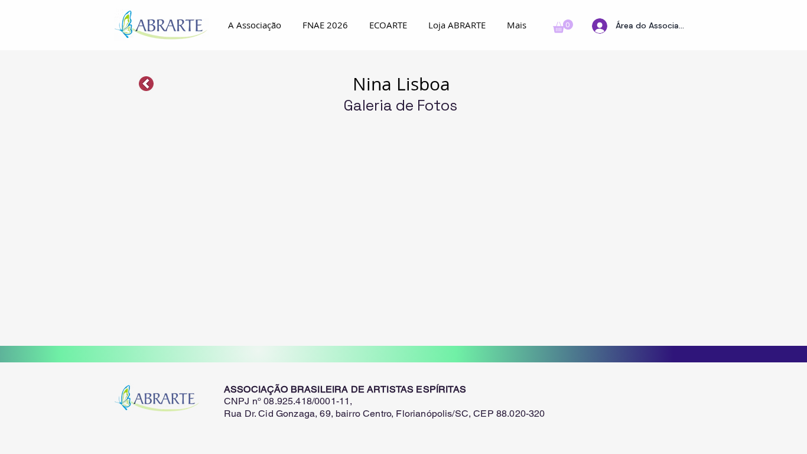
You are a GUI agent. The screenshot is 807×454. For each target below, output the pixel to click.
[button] (563, 26)
